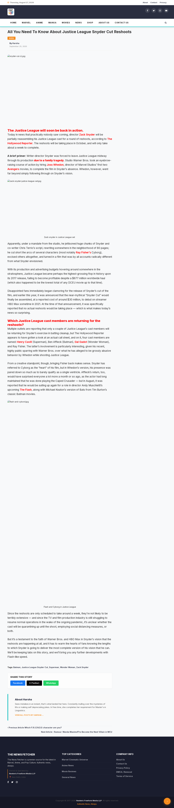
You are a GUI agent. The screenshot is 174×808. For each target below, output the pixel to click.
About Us (104, 22)
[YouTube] (166, 10)
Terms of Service (124, 776)
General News (69, 777)
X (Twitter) (34, 683)
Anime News (68, 765)
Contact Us (121, 22)
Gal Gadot (81, 342)
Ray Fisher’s (83, 252)
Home (13, 22)
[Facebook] (147, 10)
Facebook (18, 683)
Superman (54, 667)
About (145, 2)
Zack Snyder (87, 134)
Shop (90, 22)
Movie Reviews (69, 771)
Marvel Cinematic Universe (75, 759)
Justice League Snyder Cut (35, 667)
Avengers (13, 169)
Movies (66, 22)
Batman (17, 667)
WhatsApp (51, 683)
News (78, 22)
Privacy (163, 2)
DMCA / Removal (124, 772)
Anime (39, 22)
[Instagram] (160, 10)
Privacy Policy (123, 768)
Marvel (26, 22)
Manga (52, 22)
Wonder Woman (67, 667)
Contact (153, 2)
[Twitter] (153, 10)
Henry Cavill (24, 342)
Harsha (15, 43)
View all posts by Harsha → (29, 715)
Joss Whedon (55, 164)
